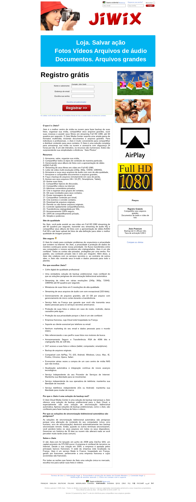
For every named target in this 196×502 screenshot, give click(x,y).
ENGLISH (53, 483)
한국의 (118, 483)
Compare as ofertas (135, 242)
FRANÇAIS (44, 483)
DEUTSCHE (62, 483)
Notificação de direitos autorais (84, 477)
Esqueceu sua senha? (135, 2)
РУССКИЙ (140, 483)
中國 (133, 483)
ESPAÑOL (91, 483)
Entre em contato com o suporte (112, 477)
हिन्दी (152, 483)
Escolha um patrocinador (76, 102)
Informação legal (73, 475)
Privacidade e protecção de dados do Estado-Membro (105, 475)
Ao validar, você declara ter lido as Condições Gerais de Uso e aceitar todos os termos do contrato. (73, 115)
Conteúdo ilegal (137, 475)
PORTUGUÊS (100, 483)
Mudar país (106, 481)
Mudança (122, 2)
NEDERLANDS (81, 483)
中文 (129, 483)
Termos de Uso (57, 475)
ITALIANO (71, 483)
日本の (124, 483)
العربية (147, 483)
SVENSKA (110, 483)
